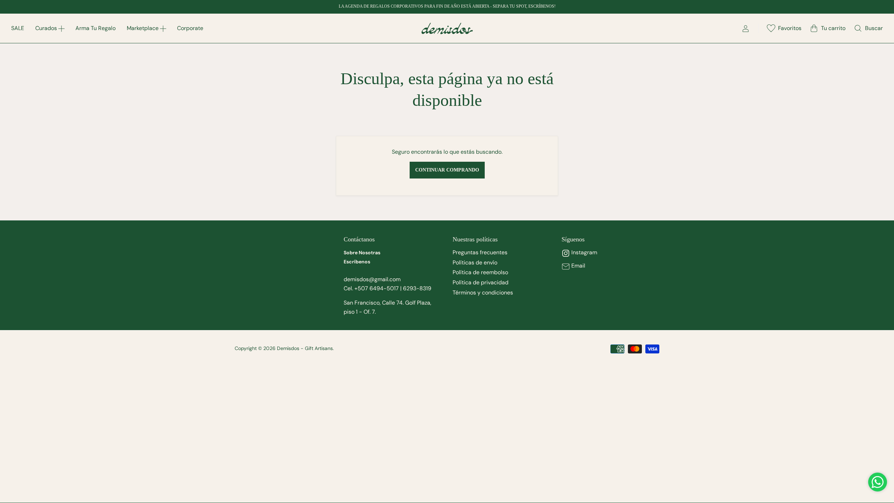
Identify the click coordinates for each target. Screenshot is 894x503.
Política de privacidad (480, 282)
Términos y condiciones (483, 292)
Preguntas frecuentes (480, 252)
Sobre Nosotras (362, 252)
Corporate (190, 28)
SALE (17, 28)
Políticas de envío (475, 262)
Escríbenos (357, 261)
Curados (46, 28)
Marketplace (143, 28)
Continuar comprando (447, 170)
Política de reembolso (480, 272)
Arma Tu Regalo (95, 28)
